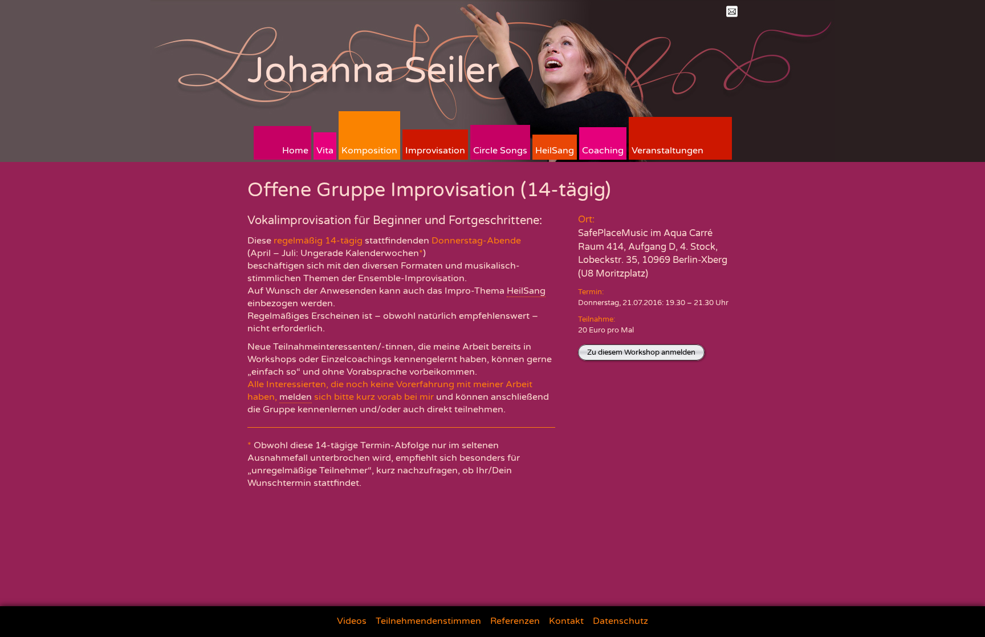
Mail (732, 11)
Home (295, 150)
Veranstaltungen (667, 150)
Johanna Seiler (373, 70)
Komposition (369, 150)
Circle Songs (500, 150)
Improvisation (435, 150)
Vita (324, 150)
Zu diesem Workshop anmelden (641, 352)
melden (295, 397)
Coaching (603, 150)
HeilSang (554, 150)
